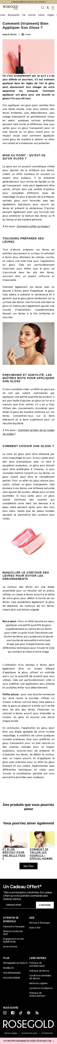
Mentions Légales (38, 983)
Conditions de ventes (29, 1033)
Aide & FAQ (34, 927)
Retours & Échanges (39, 922)
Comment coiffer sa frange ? (33, 226)
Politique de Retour (39, 970)
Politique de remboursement (37, 994)
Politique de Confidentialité (37, 964)
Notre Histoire (10, 946)
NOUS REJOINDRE (11, 977)
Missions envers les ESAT (13, 933)
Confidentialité (47, 1033)
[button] (28, 1041)
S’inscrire (45, 905)
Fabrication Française (14, 926)
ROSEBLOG (8, 968)
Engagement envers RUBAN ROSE (13, 940)
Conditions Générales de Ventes (40, 977)
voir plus (28, 865)
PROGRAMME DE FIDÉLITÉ (15, 963)
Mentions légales (10, 1033)
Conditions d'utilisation (41, 988)
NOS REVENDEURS (11, 972)
